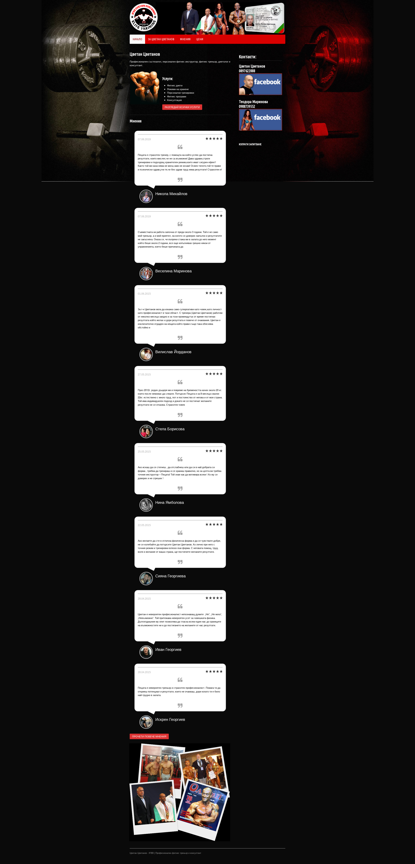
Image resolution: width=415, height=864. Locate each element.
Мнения (185, 39)
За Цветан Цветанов (161, 39)
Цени (199, 39)
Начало (137, 39)
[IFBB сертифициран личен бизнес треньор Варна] (144, 29)
